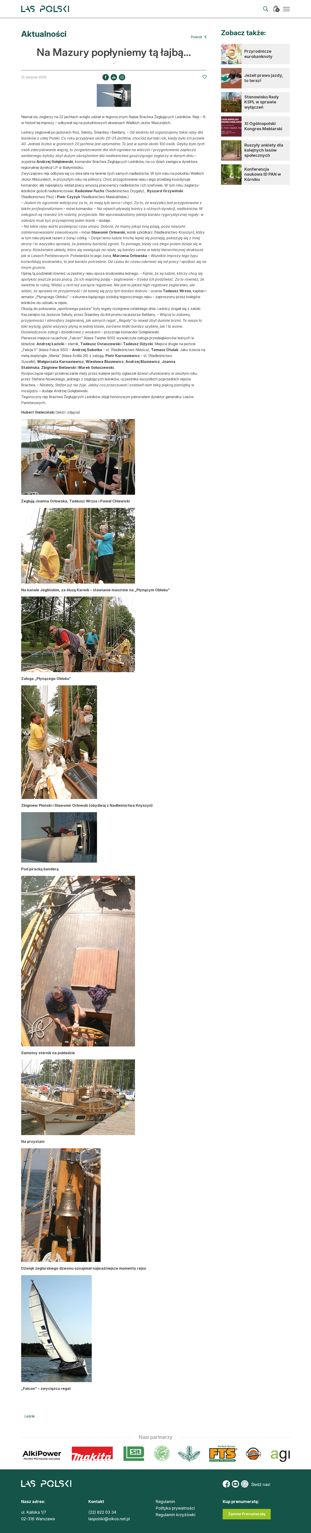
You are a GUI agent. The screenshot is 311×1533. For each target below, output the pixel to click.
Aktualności (43, 34)
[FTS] (196, 1453)
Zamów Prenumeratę (246, 1514)
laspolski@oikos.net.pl (109, 1518)
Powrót (197, 37)
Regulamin (165, 1501)
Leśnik (29, 1416)
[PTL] (161, 1453)
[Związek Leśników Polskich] (134, 1453)
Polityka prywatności (175, 1508)
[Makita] (65, 1453)
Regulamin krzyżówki (175, 1514)
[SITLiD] (107, 1453)
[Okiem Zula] (226, 1454)
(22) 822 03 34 (102, 1512)
